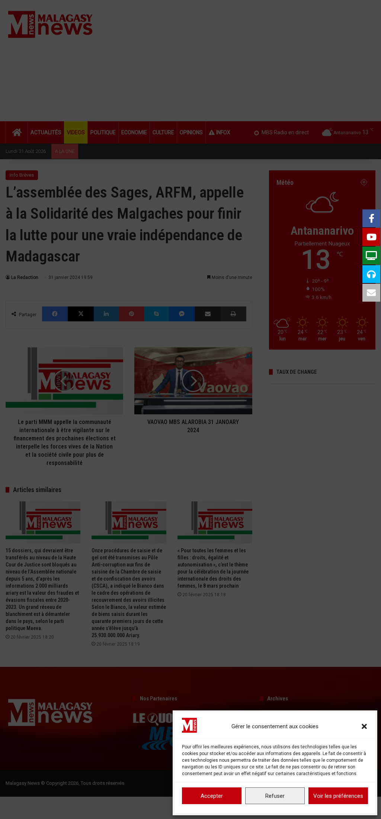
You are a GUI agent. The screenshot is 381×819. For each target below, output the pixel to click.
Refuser (275, 796)
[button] (364, 726)
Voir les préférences (338, 796)
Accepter (212, 796)
